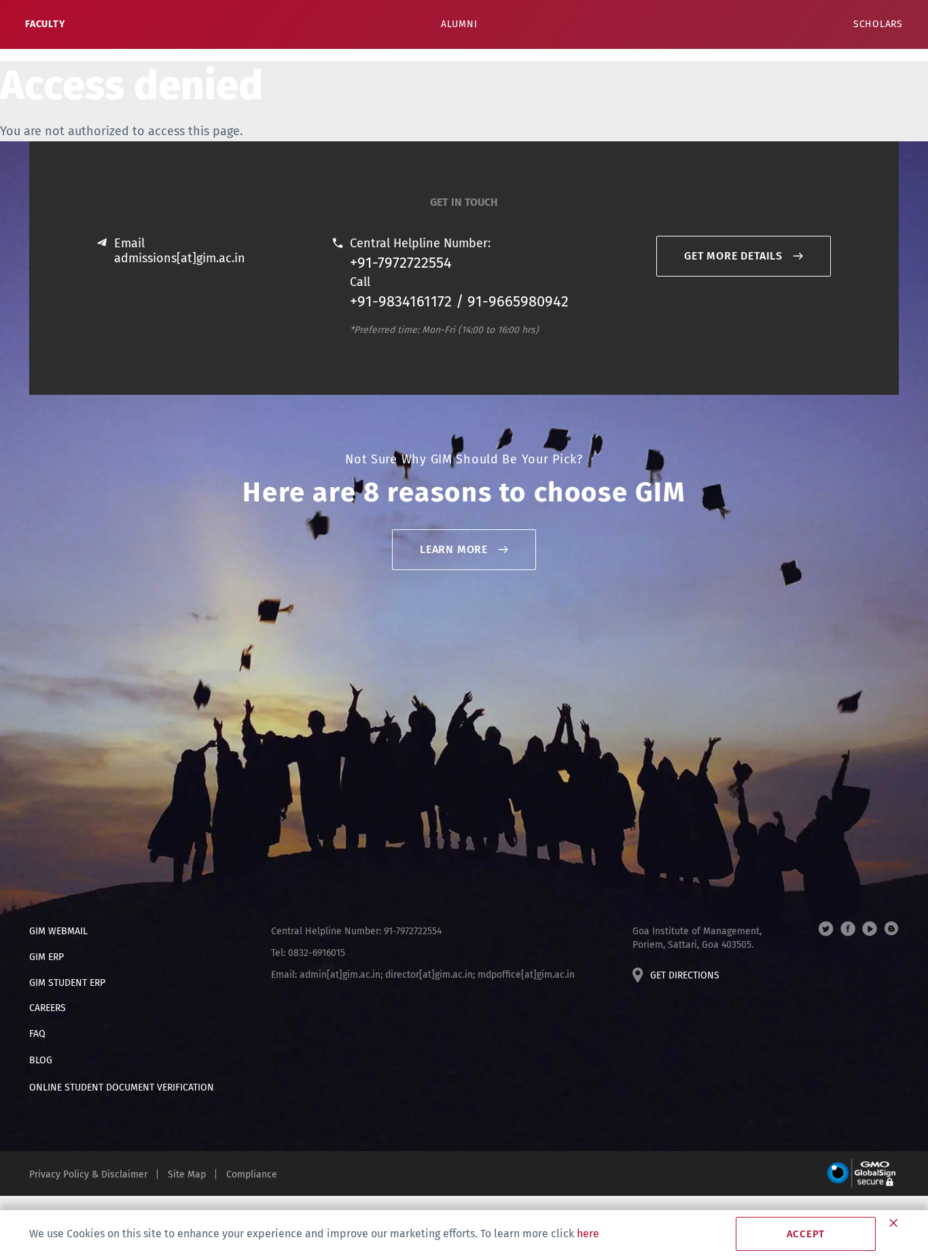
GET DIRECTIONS (684, 975)
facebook (847, 928)
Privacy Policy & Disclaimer (88, 1174)
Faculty (45, 24)
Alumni (459, 24)
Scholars (878, 24)
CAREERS (47, 1008)
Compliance (251, 1174)
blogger (891, 928)
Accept (806, 1234)
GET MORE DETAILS (733, 255)
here (588, 1233)
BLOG (40, 1060)
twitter (826, 928)
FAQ (37, 1034)
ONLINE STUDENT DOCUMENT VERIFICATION (121, 1087)
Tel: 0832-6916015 (308, 953)
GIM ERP (46, 957)
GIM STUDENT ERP (67, 983)
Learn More (454, 549)
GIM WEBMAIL (58, 931)
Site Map (187, 1174)
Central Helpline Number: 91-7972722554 (356, 931)
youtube (869, 928)
